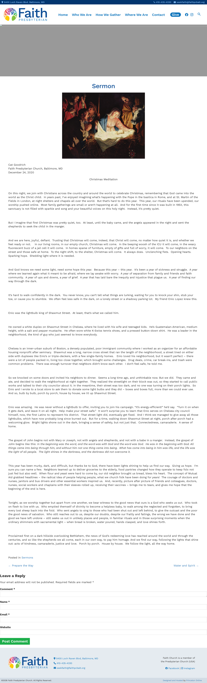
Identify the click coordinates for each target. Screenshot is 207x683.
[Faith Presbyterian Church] (25, 14)
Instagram (189, 668)
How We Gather (108, 15)
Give (175, 15)
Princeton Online (194, 680)
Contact (158, 15)
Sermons (27, 557)
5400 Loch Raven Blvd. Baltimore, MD (24, 2)
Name (5, 601)
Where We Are (136, 15)
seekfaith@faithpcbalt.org (191, 2)
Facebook (173, 668)
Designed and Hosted (173, 680)
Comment (7, 589)
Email (5, 614)
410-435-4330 (163, 2)
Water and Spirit (186, 565)
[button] (199, 15)
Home (63, 15)
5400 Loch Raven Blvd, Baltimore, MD (76, 658)
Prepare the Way (20, 565)
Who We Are (82, 15)
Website (5, 627)
